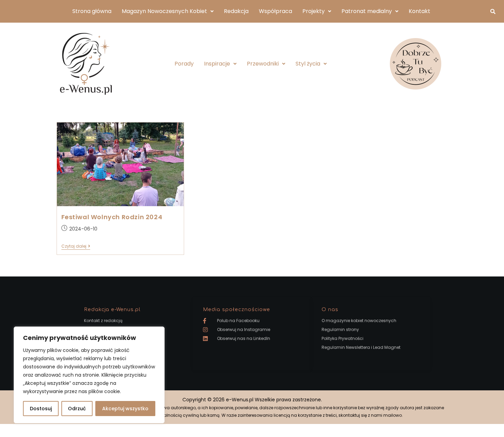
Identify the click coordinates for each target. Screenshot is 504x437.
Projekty (313, 11)
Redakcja (236, 11)
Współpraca (275, 11)
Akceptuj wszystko (125, 408)
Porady (184, 64)
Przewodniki (263, 64)
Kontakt (419, 11)
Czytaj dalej (75, 246)
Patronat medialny (366, 11)
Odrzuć (77, 408)
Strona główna (91, 11)
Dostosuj (41, 408)
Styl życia (308, 64)
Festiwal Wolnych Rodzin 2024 (112, 217)
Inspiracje (217, 64)
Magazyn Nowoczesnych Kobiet (164, 11)
